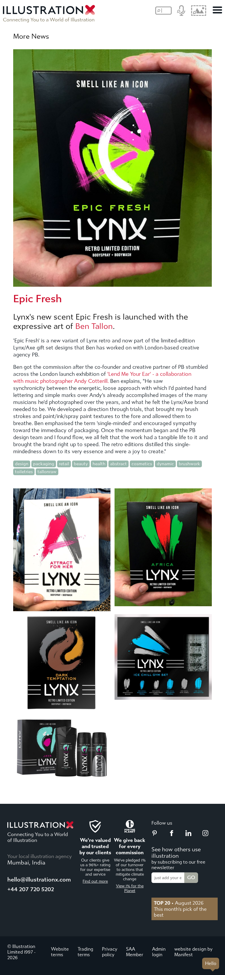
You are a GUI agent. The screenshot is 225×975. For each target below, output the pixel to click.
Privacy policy (109, 951)
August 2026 (179, 903)
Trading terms (85, 951)
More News (31, 36)
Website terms (60, 951)
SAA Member (134, 951)
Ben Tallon (94, 326)
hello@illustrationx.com (39, 879)
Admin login (159, 951)
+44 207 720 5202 (30, 889)
